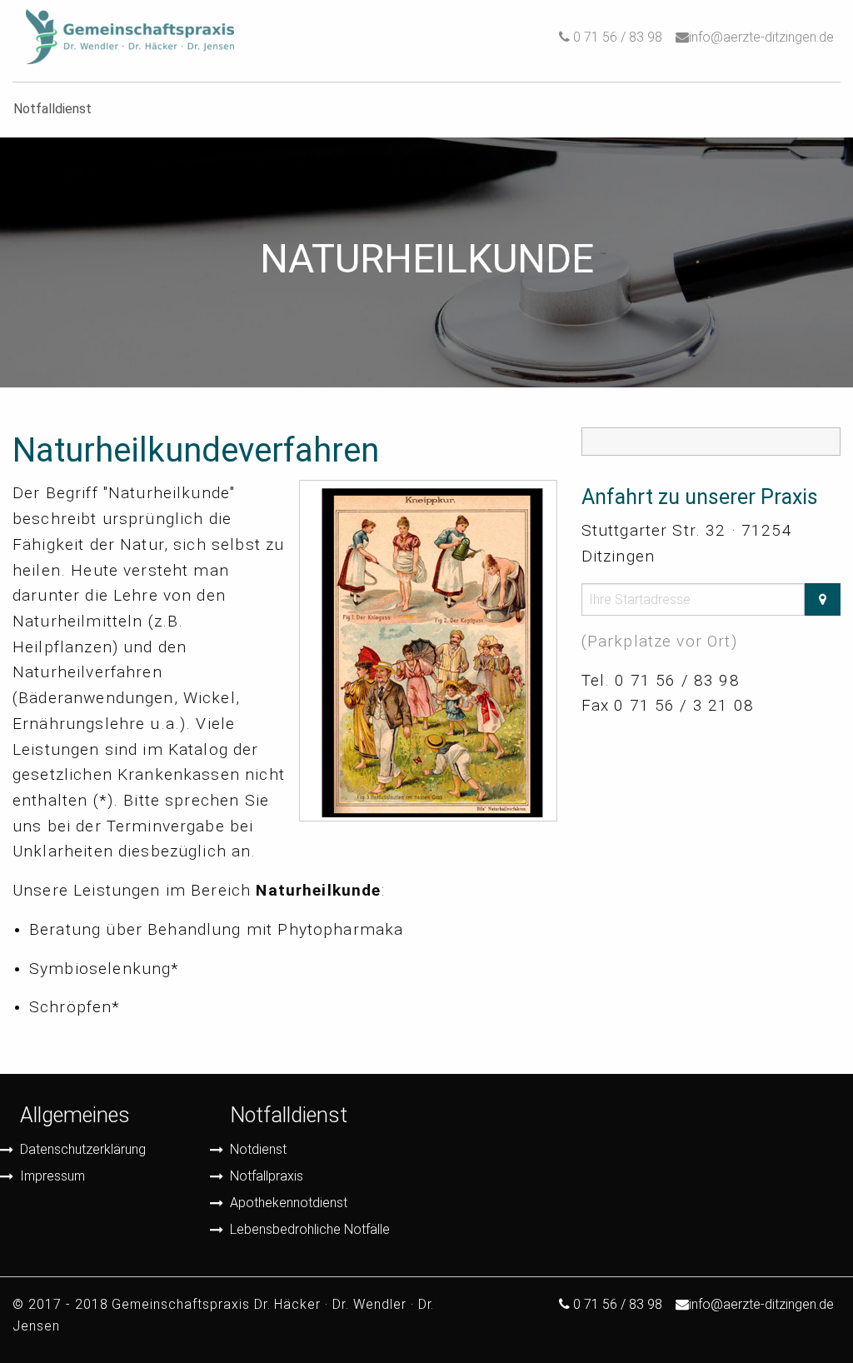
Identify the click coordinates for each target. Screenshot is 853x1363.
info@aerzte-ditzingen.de (761, 37)
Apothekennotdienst (288, 1203)
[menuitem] (130, 37)
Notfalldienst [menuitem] (52, 109)
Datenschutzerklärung (83, 1149)
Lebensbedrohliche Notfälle (310, 1229)
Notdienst (258, 1149)
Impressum (52, 1176)
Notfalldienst (288, 1115)
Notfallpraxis (266, 1176)
